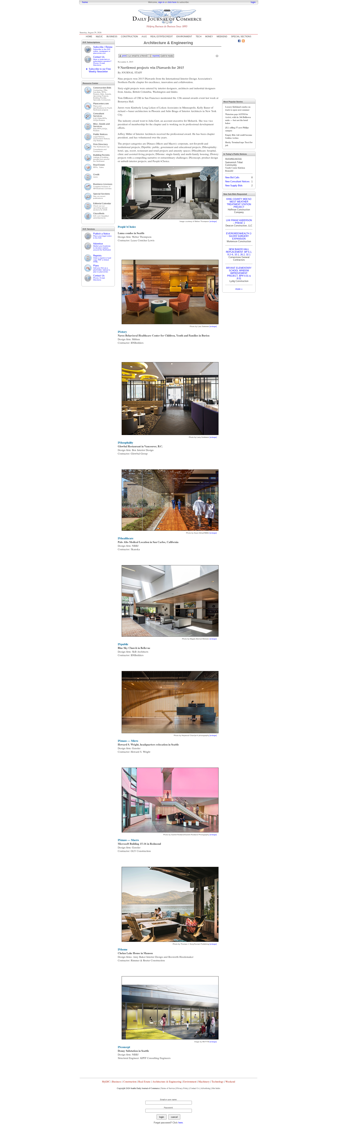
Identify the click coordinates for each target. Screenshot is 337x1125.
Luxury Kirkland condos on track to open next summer (237, 108)
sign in (161, 2)
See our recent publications (99, 197)
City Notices (98, 141)
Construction (129, 1081)
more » (238, 289)
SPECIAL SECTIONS (241, 36)
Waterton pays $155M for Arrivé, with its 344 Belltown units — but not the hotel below (238, 119)
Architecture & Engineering (166, 1081)
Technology (217, 1081)
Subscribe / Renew (102, 50)
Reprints (102, 258)
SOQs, (96, 120)
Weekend (230, 1081)
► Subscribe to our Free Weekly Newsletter (98, 70)
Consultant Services (98, 114)
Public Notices (100, 134)
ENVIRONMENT (184, 36)
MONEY (209, 36)
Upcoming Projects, (101, 96)
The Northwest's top (101, 147)
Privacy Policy (182, 1088)
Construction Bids (102, 88)
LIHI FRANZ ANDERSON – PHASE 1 (239, 221)
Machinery (204, 1081)
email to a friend (139, 56)
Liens (95, 177)
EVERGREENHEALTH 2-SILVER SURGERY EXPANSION (239, 236)
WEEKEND (222, 36)
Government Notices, (102, 139)
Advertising (205, 1088)
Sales (101, 167)
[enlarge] (213, 221)
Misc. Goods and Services (101, 125)
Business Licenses (102, 184)
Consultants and (100, 149)
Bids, (102, 94)
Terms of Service (168, 1088)
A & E (144, 36)
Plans (101, 268)
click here (172, 2)
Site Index (216, 1088)
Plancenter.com (101, 103)
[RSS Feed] (243, 41)
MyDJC (99, 36)
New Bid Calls (232, 177)
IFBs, (106, 90)
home (85, 2)
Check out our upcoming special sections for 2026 (100, 208)
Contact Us (102, 61)
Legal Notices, (99, 137)
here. (180, 1122)
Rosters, (96, 94)
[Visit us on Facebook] (239, 41)
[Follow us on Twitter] (235, 41)
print (123, 56)
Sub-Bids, (97, 92)
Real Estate (99, 165)
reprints (156, 56)
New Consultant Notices (237, 181)
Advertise (102, 246)
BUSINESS (112, 36)
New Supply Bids (234, 185)
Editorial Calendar (102, 203)
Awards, (108, 94)
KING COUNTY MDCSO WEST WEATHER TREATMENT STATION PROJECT (238, 203)
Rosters (102, 120)
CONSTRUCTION (129, 36)
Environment (189, 1081)
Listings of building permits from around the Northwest (101, 159)
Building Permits (101, 155)
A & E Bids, (97, 118)
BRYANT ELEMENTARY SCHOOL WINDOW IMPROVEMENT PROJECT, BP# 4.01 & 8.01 (239, 273)
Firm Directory (100, 144)
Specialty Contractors (102, 100)
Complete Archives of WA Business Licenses (102, 187)
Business (116, 1081)
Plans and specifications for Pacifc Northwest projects (102, 108)
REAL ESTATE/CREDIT (161, 36)
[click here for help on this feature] (217, 56)
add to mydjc (167, 56)
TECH (198, 36)
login (253, 2)
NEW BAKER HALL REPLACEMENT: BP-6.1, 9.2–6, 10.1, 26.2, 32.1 (239, 252)
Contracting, (98, 90)
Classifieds (98, 213)
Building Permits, (100, 98)
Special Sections (101, 194)
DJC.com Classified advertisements (101, 217)
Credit (96, 174)
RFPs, (104, 92)
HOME (89, 36)
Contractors (98, 151)
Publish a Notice (102, 235)
